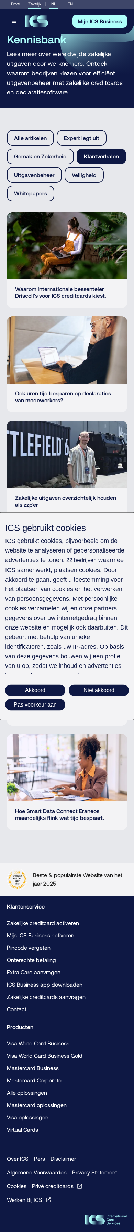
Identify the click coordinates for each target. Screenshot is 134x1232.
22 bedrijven (81, 560)
